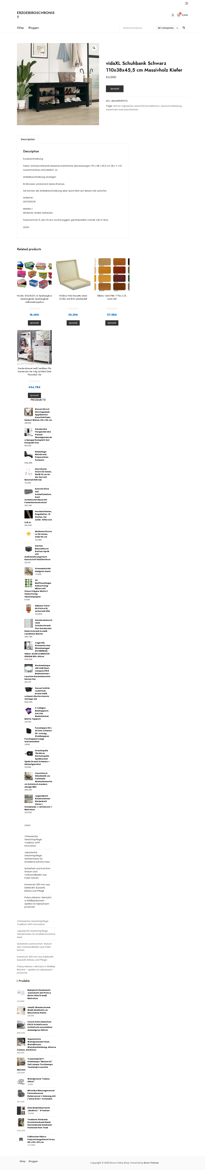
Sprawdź (114, 88)
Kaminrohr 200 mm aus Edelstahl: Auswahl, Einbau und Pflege (37, 887)
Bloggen (34, 28)
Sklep (20, 28)
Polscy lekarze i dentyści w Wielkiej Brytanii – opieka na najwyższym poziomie (37, 902)
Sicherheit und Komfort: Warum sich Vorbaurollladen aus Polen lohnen (37, 873)
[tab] (28, 139)
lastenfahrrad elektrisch (146, 105)
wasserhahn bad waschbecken (122, 109)
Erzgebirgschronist (35, 15)
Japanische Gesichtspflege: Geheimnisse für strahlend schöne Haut (37, 857)
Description (28, 139)
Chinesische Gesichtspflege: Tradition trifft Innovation (33, 841)
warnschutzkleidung (171, 105)
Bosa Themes (151, 1162)
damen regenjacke (123, 105)
